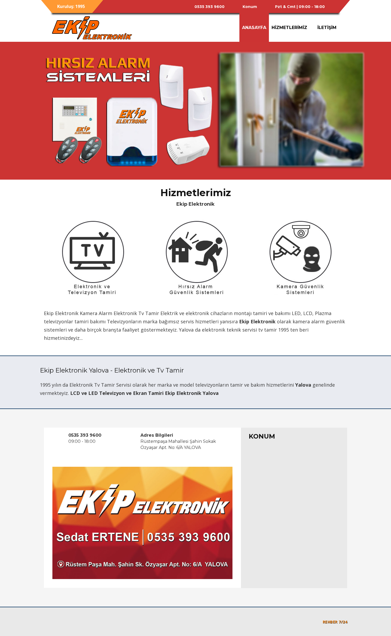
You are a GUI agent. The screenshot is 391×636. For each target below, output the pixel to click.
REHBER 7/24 (335, 621)
